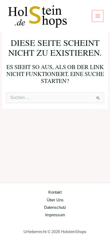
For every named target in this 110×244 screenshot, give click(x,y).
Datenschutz (55, 207)
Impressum (55, 215)
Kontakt (55, 192)
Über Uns (55, 200)
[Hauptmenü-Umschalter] (98, 16)
